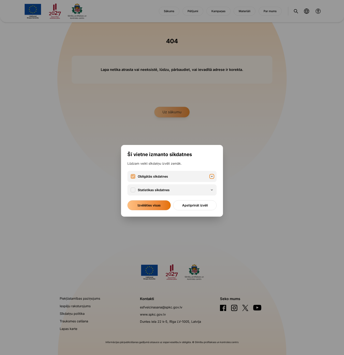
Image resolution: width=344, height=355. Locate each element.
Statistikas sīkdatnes (154, 190)
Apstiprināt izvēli (195, 205)
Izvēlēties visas (149, 205)
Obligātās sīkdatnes (153, 176)
